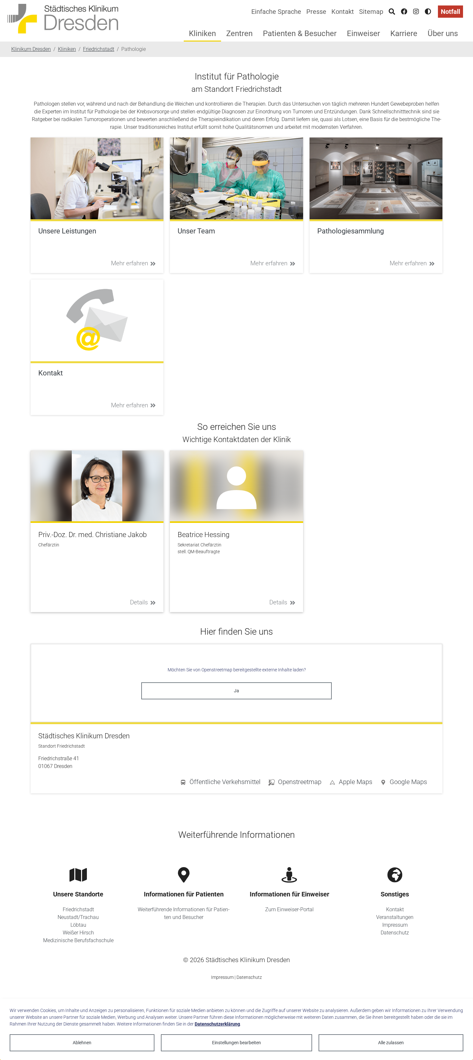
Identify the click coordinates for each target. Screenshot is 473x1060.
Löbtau (78, 925)
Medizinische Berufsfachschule (78, 940)
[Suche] (392, 11)
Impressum (395, 925)
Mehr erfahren (129, 263)
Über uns (443, 33)
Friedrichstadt (78, 909)
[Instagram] (416, 11)
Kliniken (202, 33)
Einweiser (363, 33)
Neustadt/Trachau (78, 917)
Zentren (239, 33)
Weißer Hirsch (78, 933)
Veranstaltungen (394, 917)
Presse (316, 11)
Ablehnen (82, 1042)
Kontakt (342, 11)
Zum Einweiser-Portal (289, 909)
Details (139, 602)
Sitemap (371, 11)
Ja (236, 690)
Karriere (403, 33)
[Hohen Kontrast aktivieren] (428, 11)
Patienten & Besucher (300, 33)
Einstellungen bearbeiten (236, 1042)
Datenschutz (395, 933)
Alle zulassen (391, 1042)
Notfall (450, 11)
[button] (403, 783)
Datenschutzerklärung (217, 1024)
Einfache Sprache (276, 11)
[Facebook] (404, 11)
